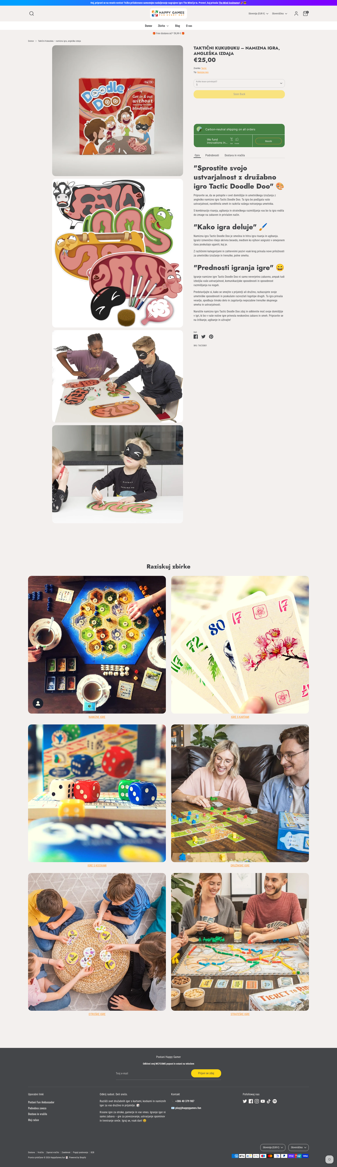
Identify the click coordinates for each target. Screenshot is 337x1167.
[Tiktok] (212, 616)
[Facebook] (194, 616)
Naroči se (204, 605)
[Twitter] (188, 616)
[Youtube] (206, 616)
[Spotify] (218, 616)
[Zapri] (234, 541)
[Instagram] (200, 616)
